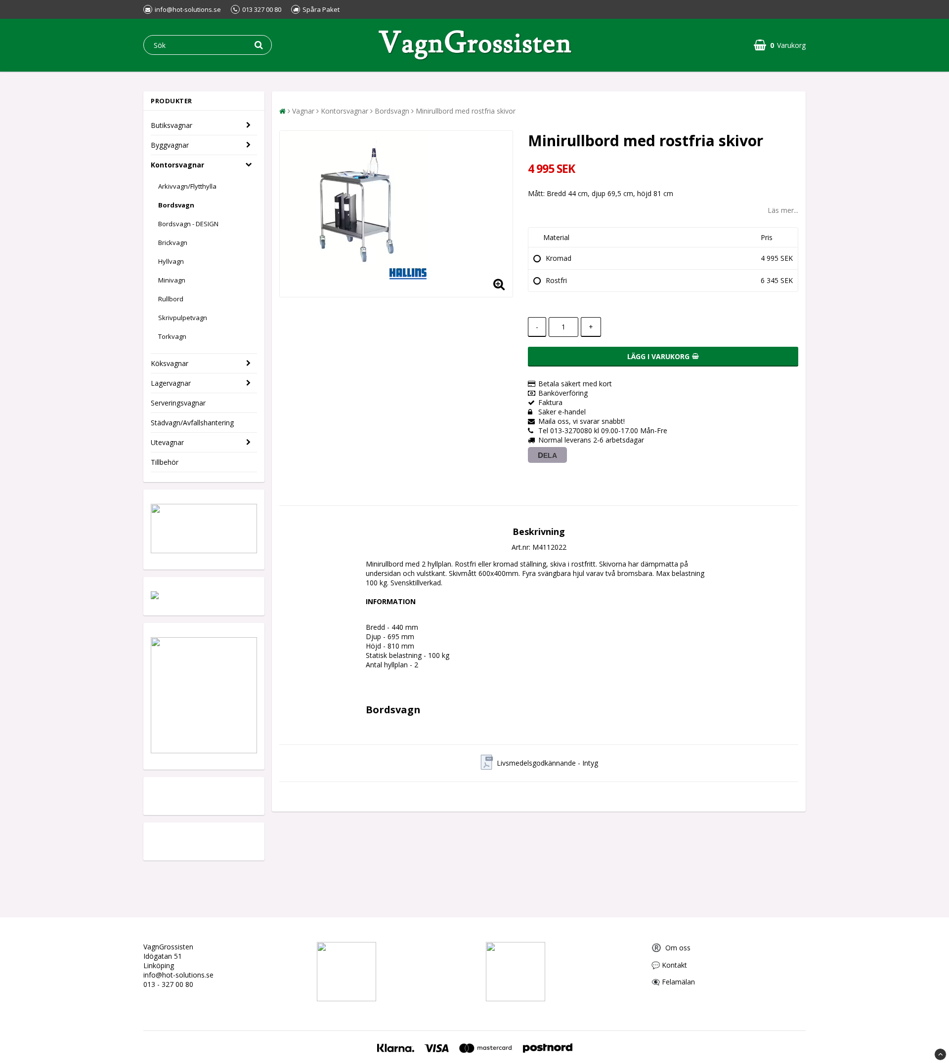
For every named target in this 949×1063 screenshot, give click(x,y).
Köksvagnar (169, 363)
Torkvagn (172, 336)
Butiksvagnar (171, 125)
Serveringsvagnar (178, 403)
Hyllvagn (171, 261)
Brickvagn (172, 242)
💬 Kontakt (669, 965)
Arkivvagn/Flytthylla (187, 186)
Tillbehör (164, 462)
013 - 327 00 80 (168, 984)
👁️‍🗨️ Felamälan (673, 981)
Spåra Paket (321, 9)
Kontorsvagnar (177, 164)
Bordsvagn (176, 205)
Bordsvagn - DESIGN (188, 223)
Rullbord (170, 298)
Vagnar (303, 111)
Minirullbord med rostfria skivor (466, 111)
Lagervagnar (171, 383)
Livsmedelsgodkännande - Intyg (547, 763)
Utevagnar (167, 442)
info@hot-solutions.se (178, 975)
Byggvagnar (170, 145)
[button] (780, 45)
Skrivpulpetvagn (182, 317)
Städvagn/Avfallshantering (192, 422)
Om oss (670, 947)
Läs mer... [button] (783, 210)
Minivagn (171, 280)
